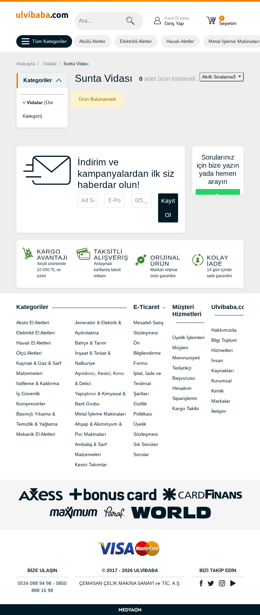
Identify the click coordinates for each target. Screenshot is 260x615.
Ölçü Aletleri (29, 353)
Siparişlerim (184, 398)
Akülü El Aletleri (32, 322)
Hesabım (182, 388)
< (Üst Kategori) (38, 109)
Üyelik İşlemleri (188, 337)
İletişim (218, 411)
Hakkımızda (224, 330)
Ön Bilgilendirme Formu (147, 353)
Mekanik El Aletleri (35, 434)
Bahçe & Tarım (90, 343)
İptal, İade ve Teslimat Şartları (147, 383)
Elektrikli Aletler (136, 41)
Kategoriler (37, 80)
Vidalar (50, 63)
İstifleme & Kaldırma (37, 383)
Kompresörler (30, 403)
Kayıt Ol (168, 207)
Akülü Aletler (92, 41)
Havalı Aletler (180, 41)
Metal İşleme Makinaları (100, 414)
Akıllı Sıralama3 (219, 76)
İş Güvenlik (28, 393)
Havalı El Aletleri (33, 343)
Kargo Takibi (185, 408)
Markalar (220, 401)
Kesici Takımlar (91, 464)
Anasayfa (25, 63)
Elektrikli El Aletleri (35, 332)
